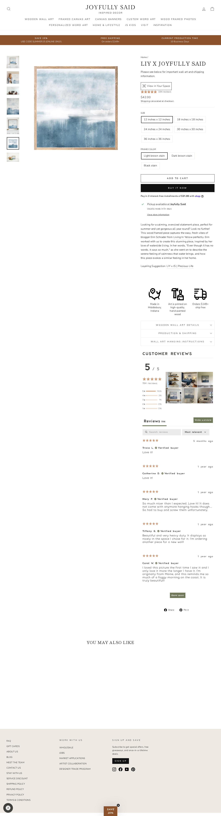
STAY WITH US (14, 773)
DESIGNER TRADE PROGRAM (75, 768)
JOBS (62, 752)
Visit (145, 25)
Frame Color (148, 149)
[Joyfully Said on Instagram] (114, 769)
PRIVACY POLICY (15, 794)
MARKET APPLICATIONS (72, 758)
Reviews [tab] (154, 421)
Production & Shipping (178, 333)
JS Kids (130, 25)
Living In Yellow (183, 237)
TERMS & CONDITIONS (18, 800)
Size (143, 113)
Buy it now (177, 188)
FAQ (8, 740)
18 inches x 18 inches (190, 119)
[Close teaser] (118, 805)
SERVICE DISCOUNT (17, 778)
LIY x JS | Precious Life (180, 266)
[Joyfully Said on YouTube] (127, 769)
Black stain (150, 165)
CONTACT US (13, 767)
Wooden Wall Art (39, 19)
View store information (158, 214)
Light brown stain (154, 156)
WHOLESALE (66, 747)
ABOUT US (12, 751)
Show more (177, 595)
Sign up (121, 761)
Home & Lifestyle (106, 25)
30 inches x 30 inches (190, 129)
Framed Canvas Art (74, 19)
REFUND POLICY (15, 789)
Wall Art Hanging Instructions (177, 341)
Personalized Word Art (68, 25)
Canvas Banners (108, 19)
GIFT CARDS (13, 746)
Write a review (203, 420)
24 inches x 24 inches (157, 129)
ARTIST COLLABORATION (73, 763)
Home (144, 57)
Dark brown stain (182, 156)
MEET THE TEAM (15, 762)
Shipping (145, 101)
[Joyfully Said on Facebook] (120, 769)
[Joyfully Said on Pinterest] (133, 769)
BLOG (9, 757)
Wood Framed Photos (178, 19)
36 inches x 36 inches (157, 139)
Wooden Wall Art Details (177, 325)
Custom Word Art (141, 19)
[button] (173, 379)
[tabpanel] (177, 515)
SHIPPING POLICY (15, 783)
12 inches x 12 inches (157, 119)
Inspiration (162, 25)
